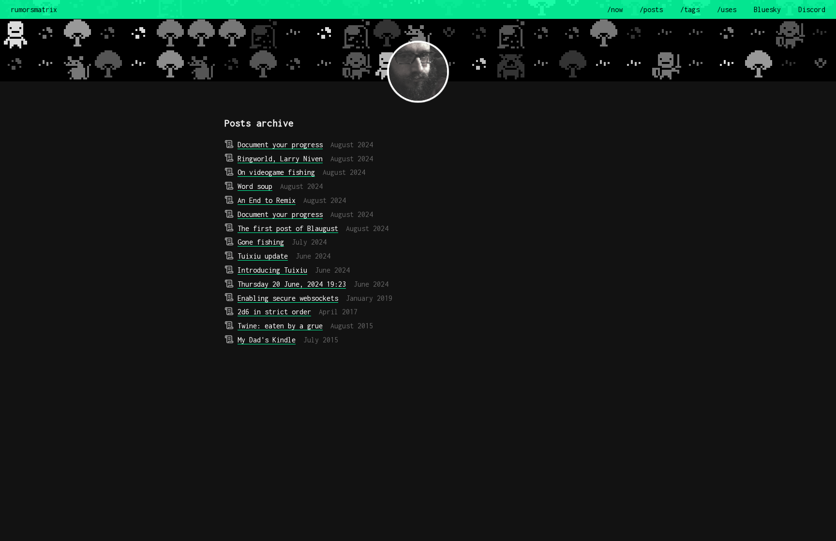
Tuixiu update (263, 256)
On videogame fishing (276, 172)
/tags (690, 9)
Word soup (255, 186)
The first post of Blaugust (288, 228)
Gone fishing (261, 242)
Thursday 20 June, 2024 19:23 (292, 284)
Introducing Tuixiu (272, 270)
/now (615, 9)
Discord (811, 9)
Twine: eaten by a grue (280, 326)
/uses (726, 9)
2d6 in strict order (274, 312)
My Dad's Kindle (267, 340)
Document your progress (280, 144)
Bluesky (767, 9)
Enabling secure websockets (288, 298)
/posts (651, 9)
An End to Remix (267, 200)
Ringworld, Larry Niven (280, 159)
